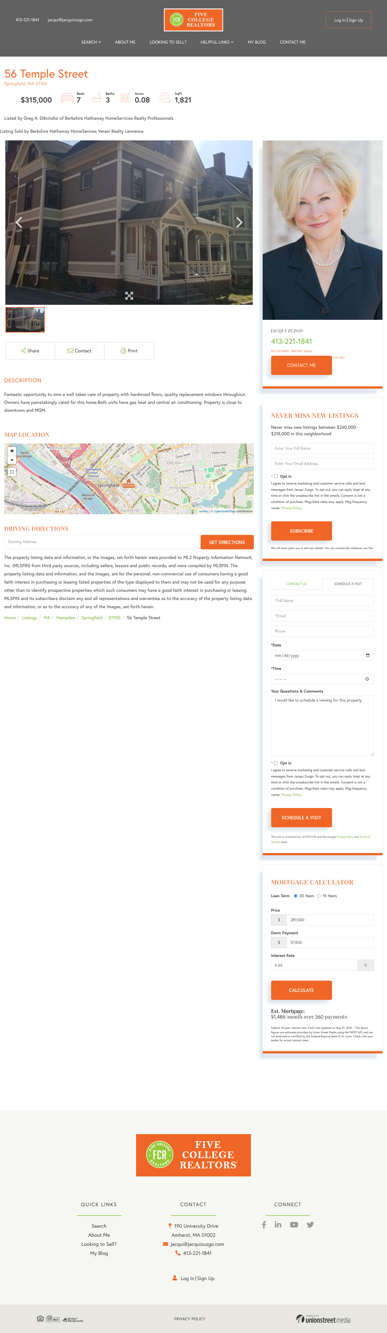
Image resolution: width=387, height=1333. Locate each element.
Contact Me (301, 365)
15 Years (330, 895)
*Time (276, 668)
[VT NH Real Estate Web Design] (323, 1319)
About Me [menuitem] (99, 1235)
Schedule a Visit (348, 584)
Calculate (301, 990)
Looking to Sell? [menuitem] (168, 42)
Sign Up (356, 20)
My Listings (280, 351)
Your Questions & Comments (297, 691)
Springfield (92, 618)
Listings (29, 618)
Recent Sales (302, 351)
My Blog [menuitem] (257, 42)
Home (10, 618)
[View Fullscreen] (12, 472)
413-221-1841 (27, 19)
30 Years (306, 895)
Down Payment (284, 932)
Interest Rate (283, 955)
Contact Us (296, 584)
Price (275, 910)
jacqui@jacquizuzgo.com (70, 19)
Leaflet (203, 511)
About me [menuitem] (125, 42)
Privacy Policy (291, 508)
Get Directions (227, 542)
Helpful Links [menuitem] (215, 42)
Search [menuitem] (89, 42)
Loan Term (280, 895)
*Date (276, 645)
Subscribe (301, 531)
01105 (114, 618)
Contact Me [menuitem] (293, 42)
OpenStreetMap (224, 511)
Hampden (65, 618)
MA (47, 618)
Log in (340, 20)
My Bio (340, 357)
